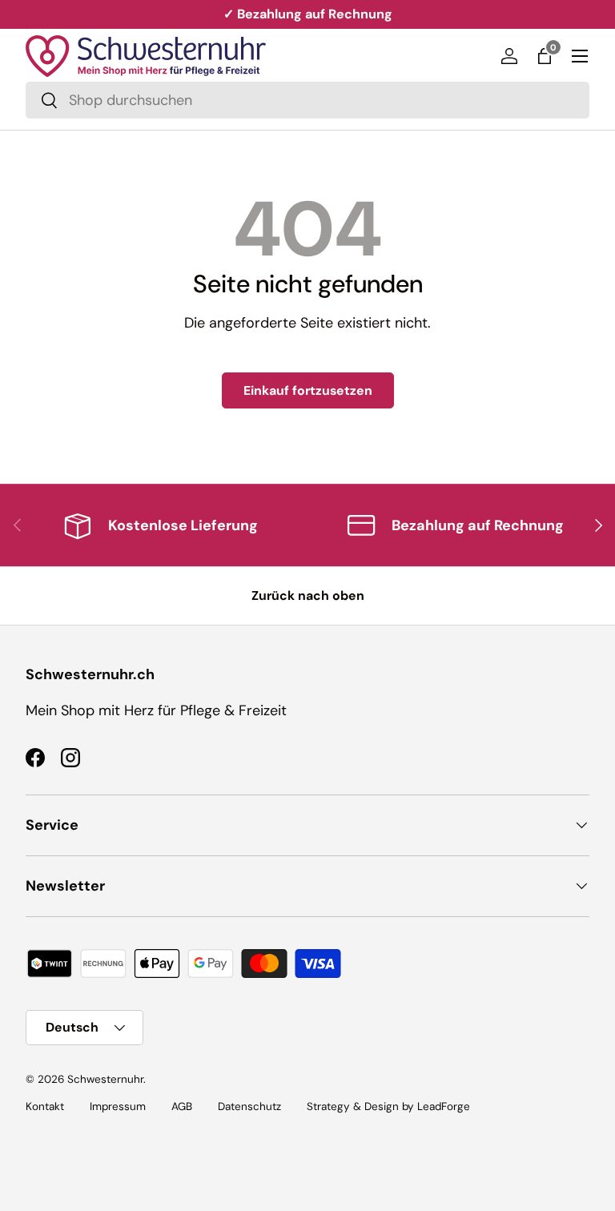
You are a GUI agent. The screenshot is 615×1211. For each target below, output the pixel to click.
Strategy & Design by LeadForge (388, 1106)
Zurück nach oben (307, 595)
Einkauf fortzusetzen (307, 390)
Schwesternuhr (105, 1079)
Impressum (118, 1106)
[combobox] (307, 100)
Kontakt (45, 1106)
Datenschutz (249, 1106)
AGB (181, 1106)
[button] (544, 56)
